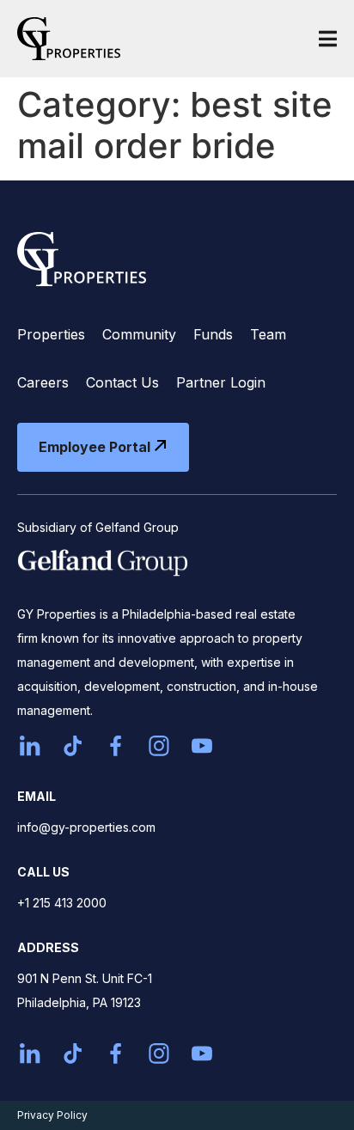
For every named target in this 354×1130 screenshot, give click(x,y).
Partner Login (221, 382)
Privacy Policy (52, 1115)
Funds (213, 334)
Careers (43, 382)
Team (268, 334)
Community (139, 334)
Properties (51, 334)
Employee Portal (94, 446)
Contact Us (122, 382)
